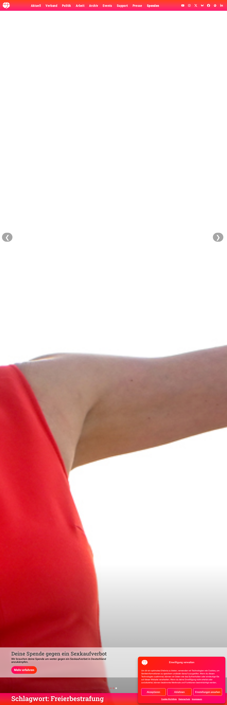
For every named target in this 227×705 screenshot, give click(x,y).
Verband (51, 6)
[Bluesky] (202, 5)
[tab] (111, 688)
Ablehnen (179, 692)
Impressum (197, 699)
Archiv (93, 6)
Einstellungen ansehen (207, 692)
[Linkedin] (221, 5)
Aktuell (36, 6)
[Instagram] (189, 5)
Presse (137, 6)
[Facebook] (208, 5)
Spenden (153, 6)
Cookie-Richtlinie (169, 699)
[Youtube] (183, 5)
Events (107, 6)
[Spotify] (215, 5)
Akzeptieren (153, 692)
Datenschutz (184, 699)
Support (122, 6)
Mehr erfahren (24, 670)
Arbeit (80, 6)
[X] (196, 5)
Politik (66, 6)
